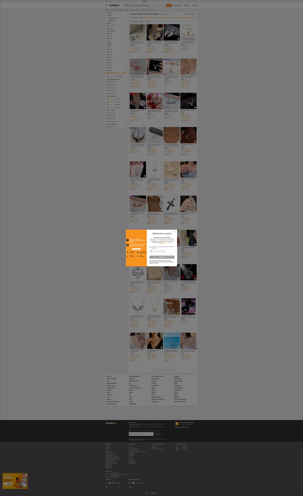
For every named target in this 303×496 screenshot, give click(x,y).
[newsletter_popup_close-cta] (175, 231)
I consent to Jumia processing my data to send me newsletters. (163, 247)
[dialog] (151, 248)
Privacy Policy (166, 242)
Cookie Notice (162, 243)
